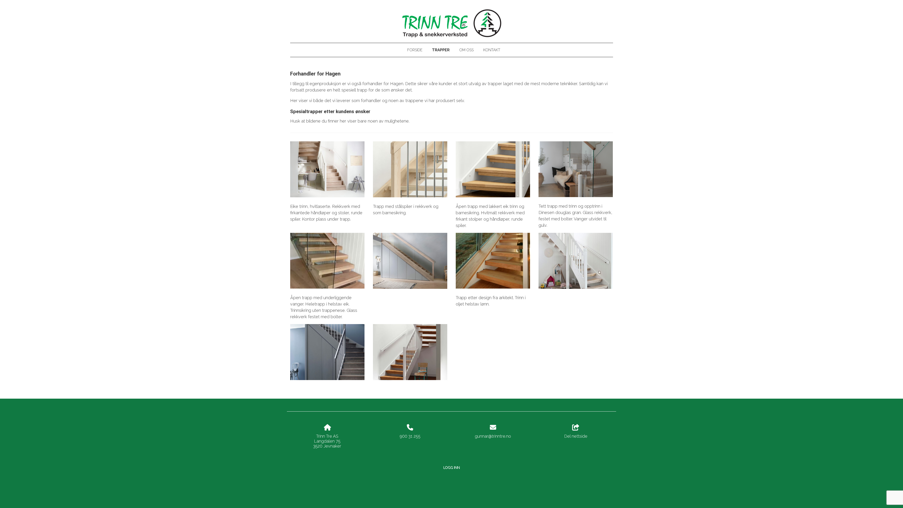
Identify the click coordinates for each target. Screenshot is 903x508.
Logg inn (451, 467)
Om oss (466, 50)
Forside (414, 50)
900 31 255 (410, 436)
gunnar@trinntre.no (493, 436)
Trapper (441, 50)
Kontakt (491, 50)
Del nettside (575, 436)
